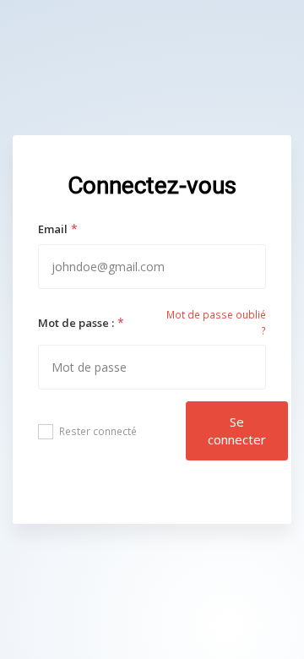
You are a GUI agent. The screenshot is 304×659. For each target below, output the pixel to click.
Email (53, 229)
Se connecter (237, 430)
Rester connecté (98, 431)
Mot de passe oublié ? (216, 323)
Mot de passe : (76, 322)
